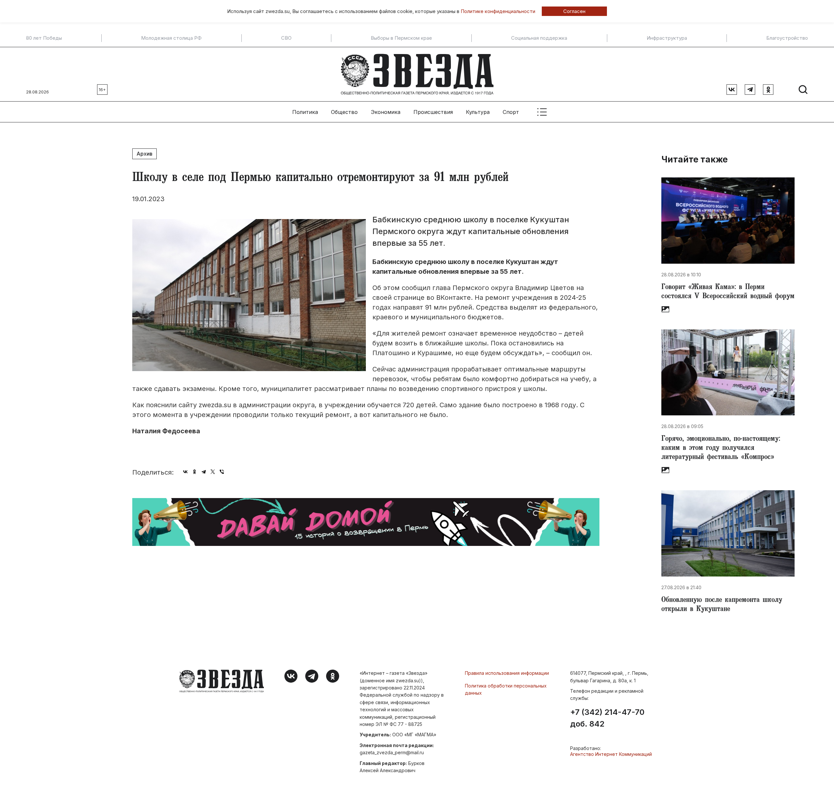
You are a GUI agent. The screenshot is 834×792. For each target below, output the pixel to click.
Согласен (574, 11)
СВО (286, 38)
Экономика (385, 112)
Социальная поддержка (539, 38)
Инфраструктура (667, 38)
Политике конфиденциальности (498, 11)
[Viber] (222, 472)
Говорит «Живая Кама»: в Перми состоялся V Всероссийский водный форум (728, 292)
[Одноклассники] (194, 472)
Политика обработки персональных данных (506, 689)
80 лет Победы (44, 38)
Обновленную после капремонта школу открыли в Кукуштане (721, 605)
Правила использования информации (507, 673)
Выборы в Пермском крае (401, 38)
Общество (344, 112)
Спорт (511, 112)
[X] (213, 472)
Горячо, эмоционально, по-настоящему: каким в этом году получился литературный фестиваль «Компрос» (720, 448)
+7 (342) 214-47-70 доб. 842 (607, 718)
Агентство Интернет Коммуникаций (611, 754)
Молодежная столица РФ (171, 38)
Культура (478, 112)
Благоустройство (787, 38)
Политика (305, 112)
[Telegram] (204, 472)
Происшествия (433, 112)
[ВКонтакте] (185, 472)
